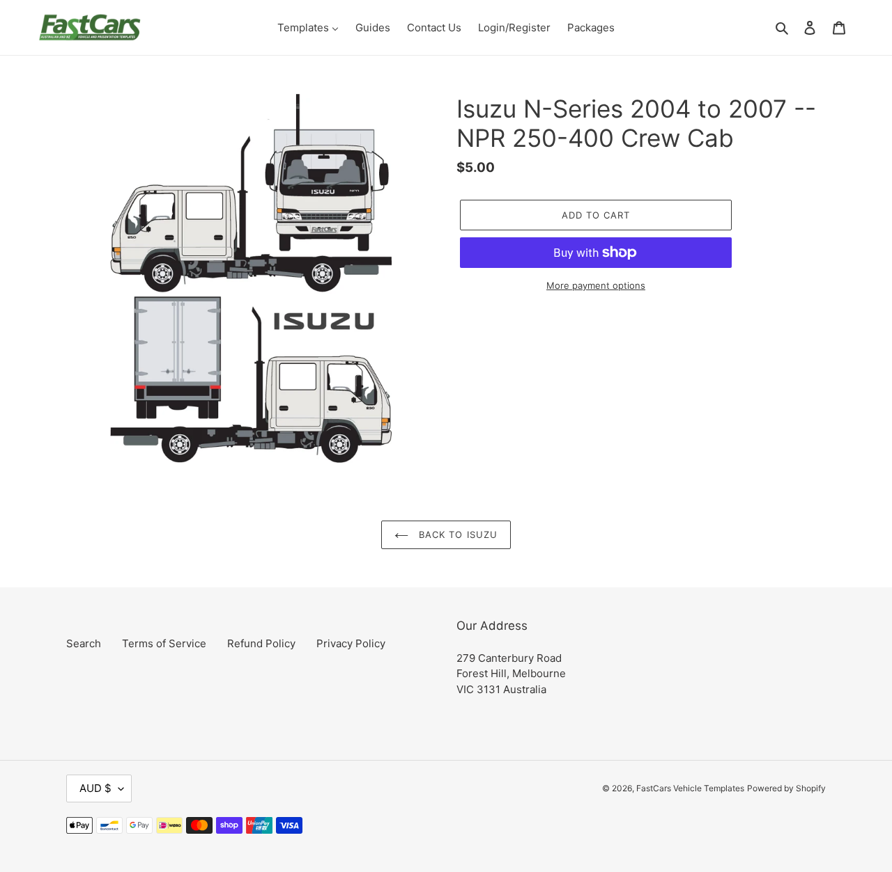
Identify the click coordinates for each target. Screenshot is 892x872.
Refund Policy (261, 643)
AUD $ (95, 788)
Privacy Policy (350, 643)
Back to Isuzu (456, 534)
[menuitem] (308, 27)
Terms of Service (164, 643)
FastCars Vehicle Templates (690, 788)
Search (83, 643)
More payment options (595, 285)
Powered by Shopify (786, 788)
